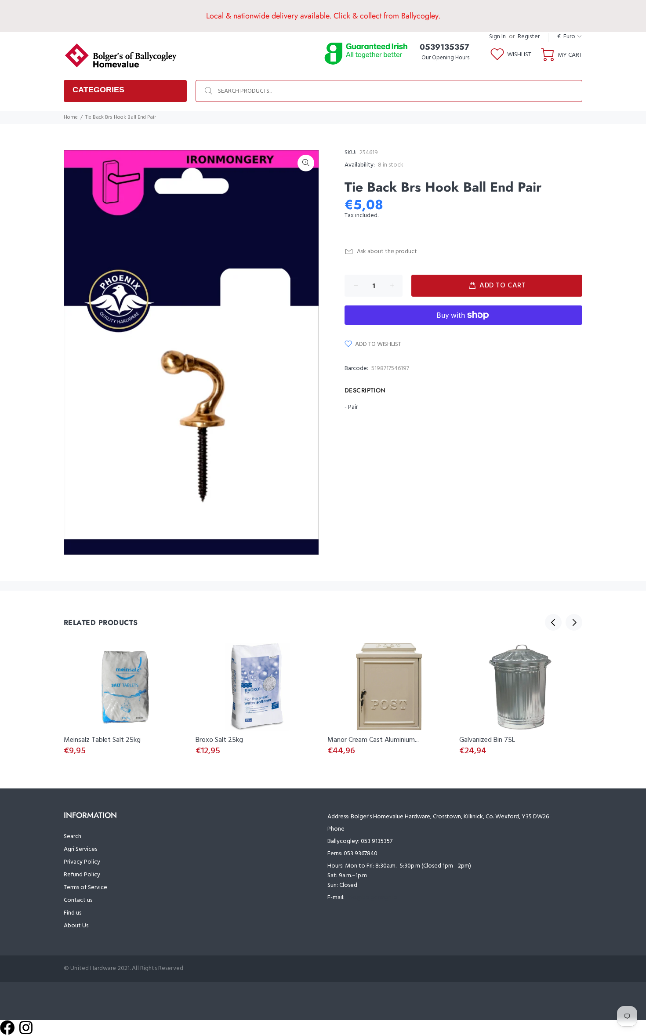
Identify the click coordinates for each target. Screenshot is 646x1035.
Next (574, 622)
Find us (72, 913)
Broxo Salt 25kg (219, 740)
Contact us (78, 900)
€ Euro (566, 37)
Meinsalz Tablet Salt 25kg (102, 740)
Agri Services (80, 849)
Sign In (497, 37)
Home (71, 117)
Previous (553, 622)
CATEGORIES (98, 89)
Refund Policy (82, 875)
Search (72, 837)
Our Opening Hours (445, 57)
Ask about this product (387, 252)
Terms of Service (85, 887)
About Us (76, 926)
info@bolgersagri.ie (371, 898)
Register (529, 37)
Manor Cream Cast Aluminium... (373, 740)
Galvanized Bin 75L (487, 740)
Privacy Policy (82, 862)
